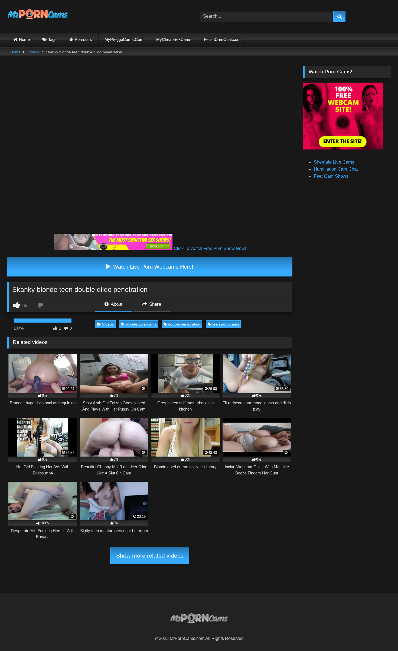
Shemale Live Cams (334, 162)
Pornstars (83, 39)
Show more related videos (150, 555)
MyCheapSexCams (173, 39)
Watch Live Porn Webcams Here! (152, 267)
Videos (33, 52)
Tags (52, 39)
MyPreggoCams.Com (124, 39)
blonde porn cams (141, 324)
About (116, 304)
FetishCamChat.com (222, 39)
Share (154, 304)
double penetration (184, 324)
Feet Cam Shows (331, 176)
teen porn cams (225, 324)
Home (24, 39)
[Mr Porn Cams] (37, 15)
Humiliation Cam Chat (336, 169)
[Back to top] (380, 634)
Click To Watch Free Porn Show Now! (210, 248)
